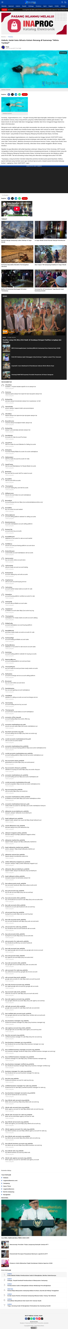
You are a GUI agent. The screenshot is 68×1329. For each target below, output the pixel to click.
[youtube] (39, 1319)
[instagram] (37, 1319)
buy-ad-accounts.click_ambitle (15, 898)
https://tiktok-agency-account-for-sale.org (34, 1130)
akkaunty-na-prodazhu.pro (24, 813)
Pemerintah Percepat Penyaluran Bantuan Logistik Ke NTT (29, 1254)
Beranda (3, 36)
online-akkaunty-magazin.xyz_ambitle (17, 861)
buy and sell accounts (21, 574)
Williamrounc (9, 493)
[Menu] (2, 2)
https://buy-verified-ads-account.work (34, 1015)
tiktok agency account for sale (25, 1116)
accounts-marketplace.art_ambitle (16, 775)
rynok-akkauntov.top (23, 827)
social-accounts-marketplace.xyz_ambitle (19, 753)
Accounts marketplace (31, 451)
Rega (7, 46)
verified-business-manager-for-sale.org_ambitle (21, 1085)
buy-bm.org (30, 1080)
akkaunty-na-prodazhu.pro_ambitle (17, 811)
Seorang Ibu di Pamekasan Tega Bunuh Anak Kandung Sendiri (49, 290)
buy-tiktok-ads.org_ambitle (14, 1150)
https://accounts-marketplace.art (28, 776)
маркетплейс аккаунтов (24, 422)
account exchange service (30, 697)
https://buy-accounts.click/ (25, 957)
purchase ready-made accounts (28, 668)
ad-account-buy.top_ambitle (14, 912)
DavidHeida (9, 435)
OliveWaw (8, 385)
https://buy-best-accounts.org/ (28, 733)
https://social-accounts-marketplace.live (28, 784)
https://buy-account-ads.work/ (29, 993)
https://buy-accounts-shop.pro (31, 769)
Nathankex (8, 674)
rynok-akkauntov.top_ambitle (15, 825)
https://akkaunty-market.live (28, 841)
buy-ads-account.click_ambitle (15, 905)
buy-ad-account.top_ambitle (14, 890)
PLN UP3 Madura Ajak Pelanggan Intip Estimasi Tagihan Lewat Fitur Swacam (36, 357)
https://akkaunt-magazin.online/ (26, 834)
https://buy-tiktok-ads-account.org (29, 1102)
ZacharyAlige (9, 637)
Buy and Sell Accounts (21, 487)
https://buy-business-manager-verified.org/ (37, 1065)
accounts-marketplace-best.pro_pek (17, 804)
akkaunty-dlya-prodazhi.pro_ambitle (17, 869)
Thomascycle (9, 710)
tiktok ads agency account (31, 1159)
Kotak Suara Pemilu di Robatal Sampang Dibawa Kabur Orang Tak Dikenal (31, 1295)
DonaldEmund (9, 536)
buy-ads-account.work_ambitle (15, 919)
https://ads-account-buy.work (31, 979)
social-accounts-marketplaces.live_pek (18, 739)
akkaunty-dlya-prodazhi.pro (28, 870)
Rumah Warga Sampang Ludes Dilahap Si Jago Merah (16, 241)
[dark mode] (65, 2)
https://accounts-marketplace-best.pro (34, 805)
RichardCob (9, 572)
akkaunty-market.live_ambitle (15, 840)
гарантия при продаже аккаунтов (31, 393)
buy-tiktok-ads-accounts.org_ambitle (17, 1136)
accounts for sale (29, 632)
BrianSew (8, 471)
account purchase (25, 661)
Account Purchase (21, 437)
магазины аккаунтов (24, 878)
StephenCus (9, 580)
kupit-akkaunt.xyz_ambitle (14, 818)
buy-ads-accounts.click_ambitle (15, 963)
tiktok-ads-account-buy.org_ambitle (17, 1107)
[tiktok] (42, 1319)
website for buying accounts (28, 654)
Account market (18, 509)
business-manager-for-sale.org (30, 1073)
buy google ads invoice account (33, 950)
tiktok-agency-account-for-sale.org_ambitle (19, 1129)
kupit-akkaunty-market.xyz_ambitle (17, 847)
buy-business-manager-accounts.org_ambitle (20, 1093)
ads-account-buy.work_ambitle (15, 977)
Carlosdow (8, 587)
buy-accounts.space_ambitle (14, 760)
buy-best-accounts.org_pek (14, 731)
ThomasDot (9, 486)
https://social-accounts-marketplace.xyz (31, 755)
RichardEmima (10, 645)
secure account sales (29, 646)
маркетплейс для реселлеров (24, 408)
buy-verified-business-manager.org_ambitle (19, 1057)
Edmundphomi (10, 515)
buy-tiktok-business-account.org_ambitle (19, 1143)
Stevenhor (8, 594)
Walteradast (9, 457)
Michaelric (8, 450)
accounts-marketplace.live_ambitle (16, 746)
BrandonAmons (10, 522)
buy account (23, 704)
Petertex (8, 392)
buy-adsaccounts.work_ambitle (15, 883)
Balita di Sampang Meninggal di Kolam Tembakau (13, 290)
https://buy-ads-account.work (30, 921)
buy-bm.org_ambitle (12, 1078)
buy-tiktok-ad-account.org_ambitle (17, 1122)
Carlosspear (9, 565)
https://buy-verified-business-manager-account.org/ (40, 1051)
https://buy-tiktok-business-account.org (30, 1145)
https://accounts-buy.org (27, 610)
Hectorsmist (9, 558)
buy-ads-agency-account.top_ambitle (17, 999)
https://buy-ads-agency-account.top (34, 1000)
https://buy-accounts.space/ (26, 762)
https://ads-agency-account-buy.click (30, 1029)
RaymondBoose (10, 659)
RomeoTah (8, 529)
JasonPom (8, 442)
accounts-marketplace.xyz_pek (15, 724)
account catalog (32, 617)
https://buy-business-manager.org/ (35, 1022)
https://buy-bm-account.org (34, 1037)
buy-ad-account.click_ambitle (15, 934)
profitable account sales (20, 603)
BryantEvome (9, 421)
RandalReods (9, 630)
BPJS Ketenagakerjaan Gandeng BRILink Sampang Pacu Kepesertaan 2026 (36, 348)
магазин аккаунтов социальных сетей (28, 401)
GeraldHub (8, 695)
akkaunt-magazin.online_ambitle (16, 833)
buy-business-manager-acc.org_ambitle (18, 1042)
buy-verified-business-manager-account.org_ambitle (22, 1049)
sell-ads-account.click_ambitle (15, 1006)
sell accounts (29, 552)
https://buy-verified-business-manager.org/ (33, 1058)
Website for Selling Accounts (27, 444)
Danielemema (9, 688)
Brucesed (8, 681)
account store (31, 545)
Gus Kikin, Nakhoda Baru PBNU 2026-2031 (15, 1238)
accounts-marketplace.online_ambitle (17, 796)
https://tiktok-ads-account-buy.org (33, 1109)
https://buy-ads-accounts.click (28, 964)
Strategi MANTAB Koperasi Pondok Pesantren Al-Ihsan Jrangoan (32, 374)
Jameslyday (9, 406)
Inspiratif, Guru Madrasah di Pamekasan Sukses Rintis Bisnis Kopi (33, 365)
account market (27, 538)
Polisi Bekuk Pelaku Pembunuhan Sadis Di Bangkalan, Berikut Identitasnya (31, 1275)
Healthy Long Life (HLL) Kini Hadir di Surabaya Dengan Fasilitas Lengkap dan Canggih (32, 341)
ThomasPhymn (10, 666)
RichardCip (8, 399)
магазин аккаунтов (24, 430)
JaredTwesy (9, 464)
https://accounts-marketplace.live (36, 748)
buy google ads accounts (30, 986)
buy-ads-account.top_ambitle (15, 948)
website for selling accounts (27, 516)
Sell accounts (17, 480)
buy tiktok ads (26, 1152)
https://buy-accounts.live (20, 791)
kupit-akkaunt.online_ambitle (15, 876)
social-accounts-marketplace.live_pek (17, 782)
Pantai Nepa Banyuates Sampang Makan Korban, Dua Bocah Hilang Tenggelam (33, 1290)
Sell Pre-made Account (25, 473)
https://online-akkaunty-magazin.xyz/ (27, 863)
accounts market (17, 740)
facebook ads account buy (27, 906)
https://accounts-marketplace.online (30, 798)
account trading (23, 567)
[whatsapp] (19, 94)
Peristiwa (10, 36)
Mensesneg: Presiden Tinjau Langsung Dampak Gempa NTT (29, 1244)
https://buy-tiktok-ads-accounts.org (29, 1138)
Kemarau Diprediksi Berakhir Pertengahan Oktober (15, 265)
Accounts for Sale (24, 459)
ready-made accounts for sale (23, 589)
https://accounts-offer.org (22, 719)
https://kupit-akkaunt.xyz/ (34, 820)
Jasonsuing (9, 702)
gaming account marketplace (21, 690)
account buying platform (25, 625)
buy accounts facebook (25, 943)
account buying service (19, 581)
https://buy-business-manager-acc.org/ (32, 1044)
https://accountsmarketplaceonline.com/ (31, 502)
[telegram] (16, 94)
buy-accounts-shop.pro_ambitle (15, 768)
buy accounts (18, 531)
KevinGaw (8, 652)
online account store (19, 560)
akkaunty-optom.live (22, 856)
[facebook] (9, 94)
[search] (62, 2)
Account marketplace (25, 495)
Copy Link (25, 94)
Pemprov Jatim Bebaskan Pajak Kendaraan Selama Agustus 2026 (31, 1263)
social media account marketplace (24, 711)
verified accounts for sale (27, 596)
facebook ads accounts (28, 928)
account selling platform (25, 524)
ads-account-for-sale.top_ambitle (16, 970)
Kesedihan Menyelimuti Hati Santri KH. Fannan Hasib (24, 1300)
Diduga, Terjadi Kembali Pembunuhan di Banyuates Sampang (27, 1280)
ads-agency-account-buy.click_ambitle (18, 1028)
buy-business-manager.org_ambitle (17, 1020)
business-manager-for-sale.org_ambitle (18, 1071)
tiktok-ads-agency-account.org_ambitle (18, 1158)
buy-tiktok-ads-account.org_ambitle (17, 1100)
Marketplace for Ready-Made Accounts (24, 466)
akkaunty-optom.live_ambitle (15, 854)
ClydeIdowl (8, 609)
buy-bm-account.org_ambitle (14, 1035)
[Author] (3, 47)
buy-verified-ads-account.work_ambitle (18, 1013)
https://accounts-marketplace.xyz (28, 726)
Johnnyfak (8, 601)
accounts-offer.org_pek (13, 717)
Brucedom (8, 500)
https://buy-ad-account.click (25, 935)
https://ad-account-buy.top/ (25, 914)
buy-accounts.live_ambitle (13, 789)
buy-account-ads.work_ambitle (15, 991)
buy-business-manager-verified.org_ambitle (19, 1064)
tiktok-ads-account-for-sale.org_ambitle (18, 1114)
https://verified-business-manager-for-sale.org (31, 1087)
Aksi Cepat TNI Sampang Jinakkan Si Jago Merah (50, 264)
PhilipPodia (9, 623)
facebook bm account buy (19, 1094)
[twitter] (12, 94)
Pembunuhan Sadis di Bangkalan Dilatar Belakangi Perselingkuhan (29, 1285)
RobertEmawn (10, 551)
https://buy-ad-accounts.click (34, 899)
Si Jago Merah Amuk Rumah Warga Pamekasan (50, 240)
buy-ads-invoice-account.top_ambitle (17, 984)
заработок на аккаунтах (28, 386)
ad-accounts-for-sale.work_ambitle (17, 941)
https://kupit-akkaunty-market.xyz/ (25, 849)
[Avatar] (2, 385)
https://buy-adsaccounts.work (28, 885)
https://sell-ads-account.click (31, 1008)
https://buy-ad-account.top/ (25, 892)
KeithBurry (8, 544)
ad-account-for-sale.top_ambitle (16, 926)
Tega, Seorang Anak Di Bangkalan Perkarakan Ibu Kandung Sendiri (29, 1306)
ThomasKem (9, 616)
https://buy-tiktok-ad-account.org (30, 1123)
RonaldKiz (8, 479)
